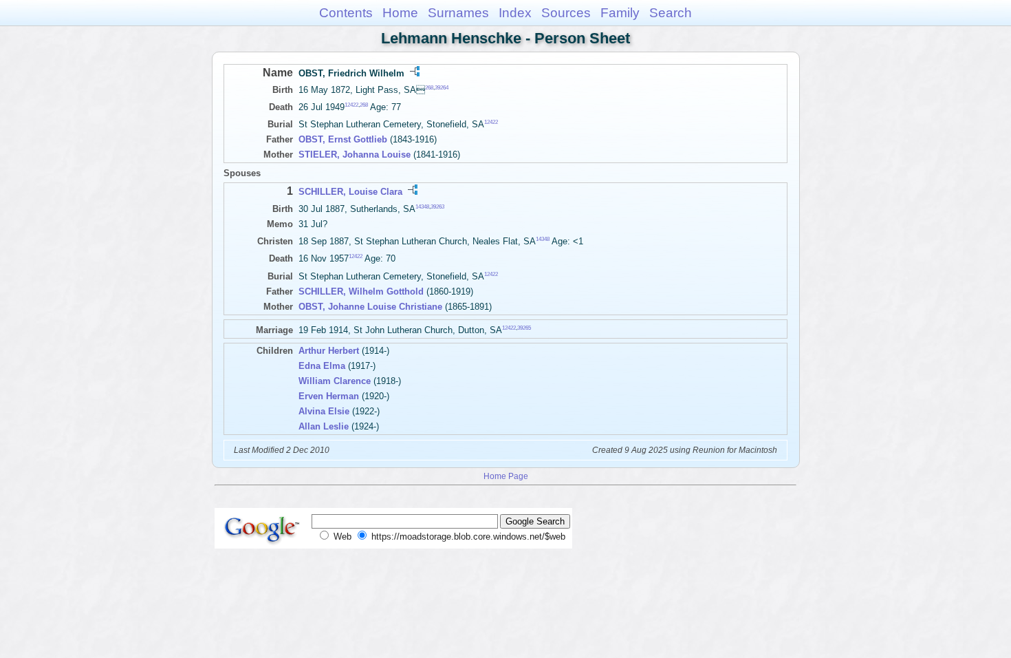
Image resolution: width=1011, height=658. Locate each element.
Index (515, 13)
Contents (346, 13)
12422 (351, 105)
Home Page (505, 475)
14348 (422, 206)
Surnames (458, 13)
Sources (566, 13)
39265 (524, 327)
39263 (437, 206)
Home (400, 13)
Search (670, 13)
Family (620, 13)
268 (429, 88)
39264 (441, 88)
